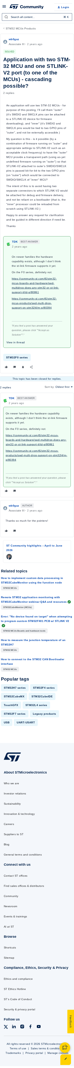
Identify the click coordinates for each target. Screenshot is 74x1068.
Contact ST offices (16, 875)
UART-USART (26, 722)
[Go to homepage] (12, 761)
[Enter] (6, 17)
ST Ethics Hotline (15, 989)
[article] (37, 445)
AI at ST (9, 926)
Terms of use (18, 1048)
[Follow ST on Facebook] (30, 1027)
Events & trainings (15, 916)
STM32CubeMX (14, 696)
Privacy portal (34, 1052)
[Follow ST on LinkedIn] (14, 1027)
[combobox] (37, 17)
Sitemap (9, 957)
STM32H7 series (15, 687)
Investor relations (15, 793)
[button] (4, 7)
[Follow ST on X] (6, 1027)
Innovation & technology (19, 813)
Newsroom (10, 906)
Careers (9, 824)
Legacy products (44, 713)
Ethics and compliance (18, 978)
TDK (15, 241)
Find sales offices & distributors (24, 885)
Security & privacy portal (19, 1009)
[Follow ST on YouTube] (38, 1027)
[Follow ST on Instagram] (22, 1027)
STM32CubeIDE (42, 696)
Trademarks (13, 1052)
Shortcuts (10, 947)
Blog (6, 844)
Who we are (11, 783)
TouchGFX (11, 705)
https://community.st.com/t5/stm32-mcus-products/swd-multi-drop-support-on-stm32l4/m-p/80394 (34, 303)
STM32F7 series (15, 713)
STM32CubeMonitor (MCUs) (17, 607)
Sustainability (12, 803)
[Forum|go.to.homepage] (26, 7)
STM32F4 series (44, 687)
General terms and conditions (23, 854)
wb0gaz (14, 39)
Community (11, 896)
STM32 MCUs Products (21, 28)
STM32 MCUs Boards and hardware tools (24, 631)
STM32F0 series (17, 357)
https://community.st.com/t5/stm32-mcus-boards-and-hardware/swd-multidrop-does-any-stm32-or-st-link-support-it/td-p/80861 (36, 440)
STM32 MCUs (10, 588)
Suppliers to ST (14, 834)
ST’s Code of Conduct (18, 999)
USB (6, 722)
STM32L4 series (36, 705)
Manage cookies (57, 1052)
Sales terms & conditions (47, 1048)
